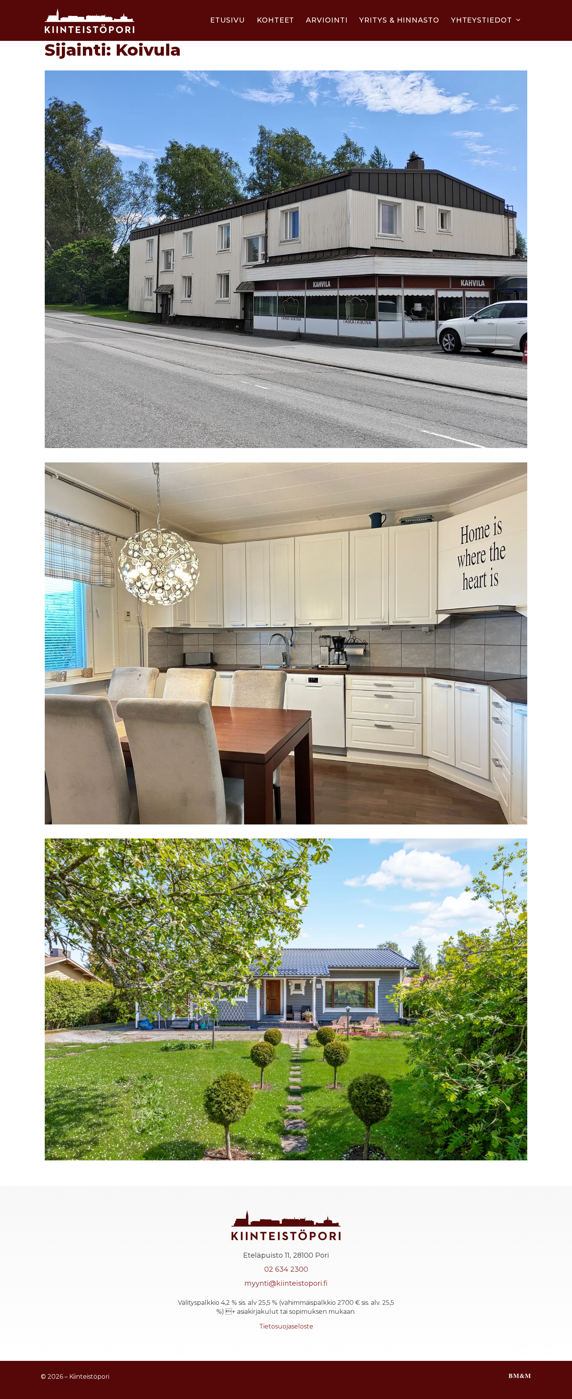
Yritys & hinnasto (399, 20)
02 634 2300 (286, 1269)
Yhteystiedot (481, 20)
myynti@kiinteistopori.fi (286, 1283)
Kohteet (275, 20)
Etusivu (227, 20)
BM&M (520, 1375)
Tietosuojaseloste (286, 1326)
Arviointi (326, 20)
